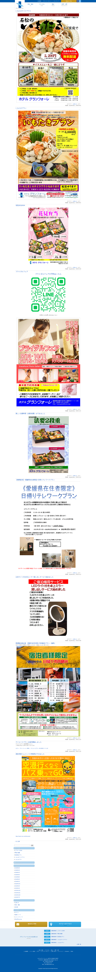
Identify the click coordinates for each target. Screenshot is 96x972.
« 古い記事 (17, 841)
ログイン (17, 912)
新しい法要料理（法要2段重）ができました (30, 413)
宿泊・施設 (30, 5)
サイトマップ (56, 1)
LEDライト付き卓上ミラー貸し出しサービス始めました (35, 577)
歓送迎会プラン (18, 854)
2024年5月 (17, 879)
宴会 (53, 5)
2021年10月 (17, 895)
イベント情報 (32, 951)
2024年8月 (17, 877)
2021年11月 (17, 892)
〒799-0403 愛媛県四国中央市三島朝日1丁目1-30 (48, 959)
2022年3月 (17, 886)
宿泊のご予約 (69, 1)
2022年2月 (17, 888)
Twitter (72, 951)
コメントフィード (19, 916)
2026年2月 (17, 872)
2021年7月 (17, 897)
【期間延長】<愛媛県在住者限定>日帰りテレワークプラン (35, 480)
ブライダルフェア (22, 271)
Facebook (67, 951)
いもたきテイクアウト (23, 11)
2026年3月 (17, 870)
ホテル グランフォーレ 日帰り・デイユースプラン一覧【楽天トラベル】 (32, 748)
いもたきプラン (21, 108)
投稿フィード (18, 914)
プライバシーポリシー (47, 1)
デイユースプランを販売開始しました (29, 742)
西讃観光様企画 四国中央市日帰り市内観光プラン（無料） (36, 643)
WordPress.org (18, 919)
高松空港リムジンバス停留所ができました (30, 754)
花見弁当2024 (20, 205)
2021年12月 (17, 890)
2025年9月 (17, 874)
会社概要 (39, 1)
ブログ (38, 951)
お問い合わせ (53, 951)
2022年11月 (17, 883)
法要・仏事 (64, 5)
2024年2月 (17, 881)
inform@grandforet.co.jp (49, 964)
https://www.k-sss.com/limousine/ (23, 836)
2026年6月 (17, 868)
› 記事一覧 (78, 944)
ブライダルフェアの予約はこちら (48, 274)
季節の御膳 (17, 852)
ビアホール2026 (18, 850)
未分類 (16, 907)
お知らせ (75, 104)
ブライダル (42, 5)
